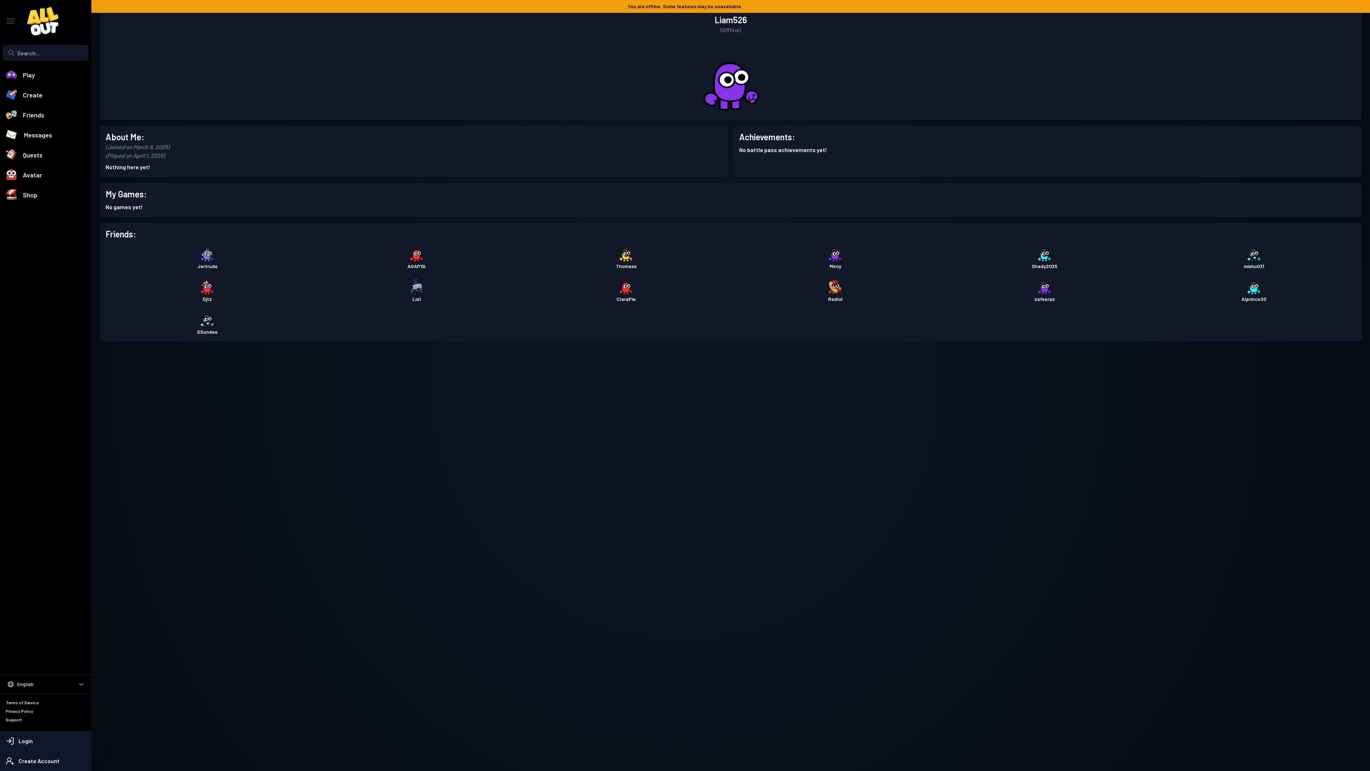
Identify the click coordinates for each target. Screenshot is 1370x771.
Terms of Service (22, 702)
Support (14, 719)
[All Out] (39, 21)
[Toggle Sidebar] (11, 21)
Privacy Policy (19, 711)
